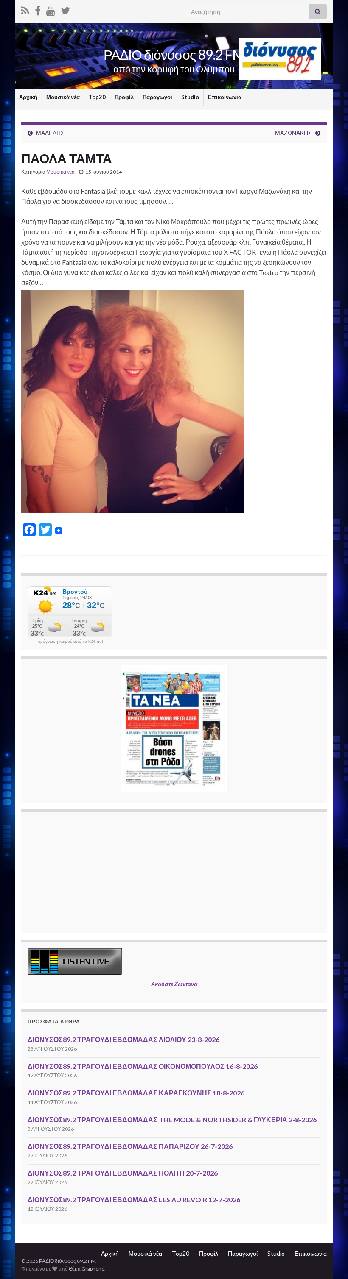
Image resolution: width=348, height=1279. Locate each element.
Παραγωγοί (157, 97)
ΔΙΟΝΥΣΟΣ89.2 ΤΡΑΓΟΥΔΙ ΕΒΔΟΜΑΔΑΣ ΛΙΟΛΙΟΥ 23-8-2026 (123, 1039)
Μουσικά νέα (63, 97)
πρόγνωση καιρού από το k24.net (70, 642)
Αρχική (28, 97)
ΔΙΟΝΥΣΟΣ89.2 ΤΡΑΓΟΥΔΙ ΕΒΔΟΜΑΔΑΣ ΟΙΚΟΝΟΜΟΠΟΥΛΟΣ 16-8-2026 (143, 1066)
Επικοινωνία (224, 97)
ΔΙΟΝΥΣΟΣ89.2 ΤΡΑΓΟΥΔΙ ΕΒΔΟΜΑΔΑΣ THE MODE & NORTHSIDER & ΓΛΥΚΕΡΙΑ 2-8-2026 (172, 1119)
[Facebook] (38, 9)
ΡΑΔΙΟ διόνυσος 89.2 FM (174, 54)
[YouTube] (50, 9)
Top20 (97, 97)
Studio (190, 97)
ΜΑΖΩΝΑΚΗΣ (293, 132)
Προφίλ (124, 97)
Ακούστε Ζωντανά (174, 984)
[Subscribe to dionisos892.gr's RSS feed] (25, 9)
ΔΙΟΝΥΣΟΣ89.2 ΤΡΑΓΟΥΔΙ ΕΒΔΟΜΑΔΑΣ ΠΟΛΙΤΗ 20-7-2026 (123, 1173)
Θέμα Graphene (86, 1268)
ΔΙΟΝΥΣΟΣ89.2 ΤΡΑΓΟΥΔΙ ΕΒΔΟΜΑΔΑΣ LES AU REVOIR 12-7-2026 (134, 1200)
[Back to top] (329, 1260)
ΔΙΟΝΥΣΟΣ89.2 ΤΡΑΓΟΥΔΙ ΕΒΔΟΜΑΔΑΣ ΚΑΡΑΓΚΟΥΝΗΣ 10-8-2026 (136, 1093)
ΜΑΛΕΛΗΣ (50, 132)
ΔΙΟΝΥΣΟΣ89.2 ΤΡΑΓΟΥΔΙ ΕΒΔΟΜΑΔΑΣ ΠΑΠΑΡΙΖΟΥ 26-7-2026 (130, 1146)
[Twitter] (65, 9)
